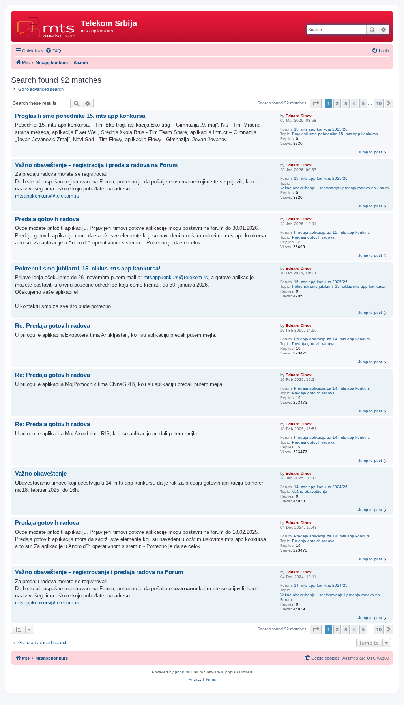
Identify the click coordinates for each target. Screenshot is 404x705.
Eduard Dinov (299, 116)
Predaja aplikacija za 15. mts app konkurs (332, 232)
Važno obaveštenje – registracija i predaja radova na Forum (334, 188)
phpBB (181, 672)
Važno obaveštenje (309, 491)
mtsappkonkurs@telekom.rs (47, 196)
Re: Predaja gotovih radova (52, 325)
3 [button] (345, 103)
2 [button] (337, 103)
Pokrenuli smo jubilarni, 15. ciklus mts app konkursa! (339, 286)
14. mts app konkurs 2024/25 (321, 487)
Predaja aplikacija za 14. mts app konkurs (332, 339)
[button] (316, 103)
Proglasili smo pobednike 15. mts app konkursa (335, 134)
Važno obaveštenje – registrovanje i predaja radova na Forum (330, 597)
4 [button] (354, 103)
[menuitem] (53, 51)
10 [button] (379, 103)
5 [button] (363, 103)
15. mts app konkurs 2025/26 (321, 129)
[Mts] (47, 25)
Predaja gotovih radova (313, 237)
